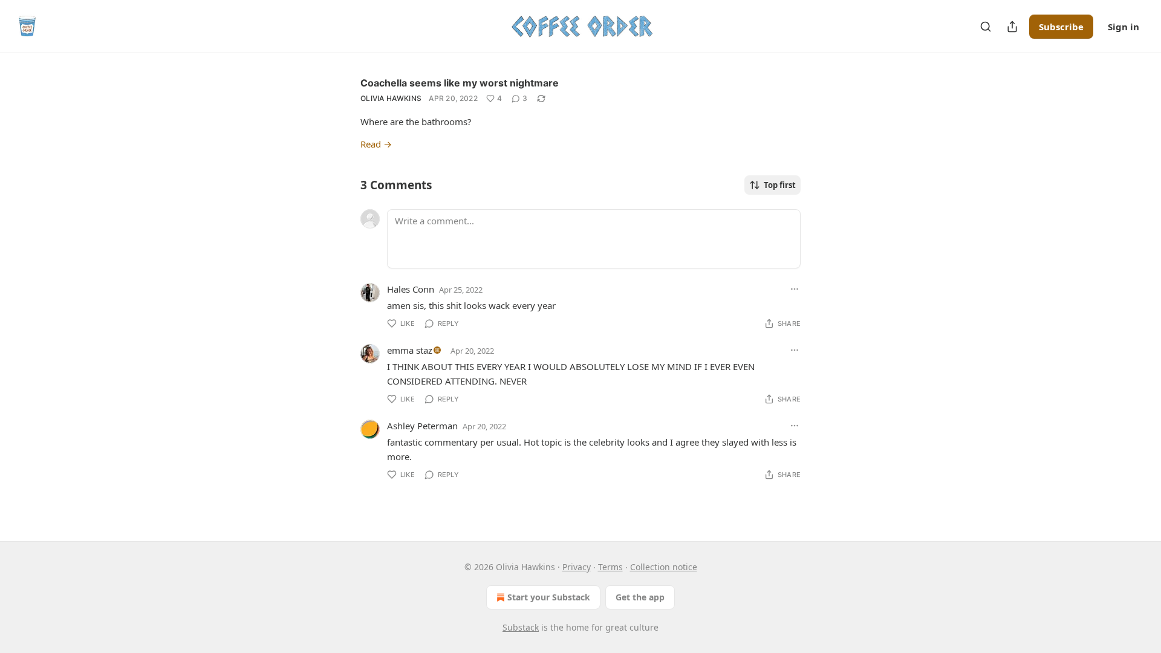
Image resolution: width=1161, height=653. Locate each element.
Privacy (576, 567)
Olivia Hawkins (390, 98)
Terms (610, 567)
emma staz (409, 350)
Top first (780, 185)
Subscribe (1061, 27)
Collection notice (663, 567)
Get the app (640, 597)
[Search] (986, 27)
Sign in (1123, 27)
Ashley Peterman (422, 426)
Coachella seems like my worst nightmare (459, 83)
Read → (376, 144)
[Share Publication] (1012, 27)
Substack (520, 627)
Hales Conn (410, 289)
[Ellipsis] (794, 289)
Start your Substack (548, 597)
